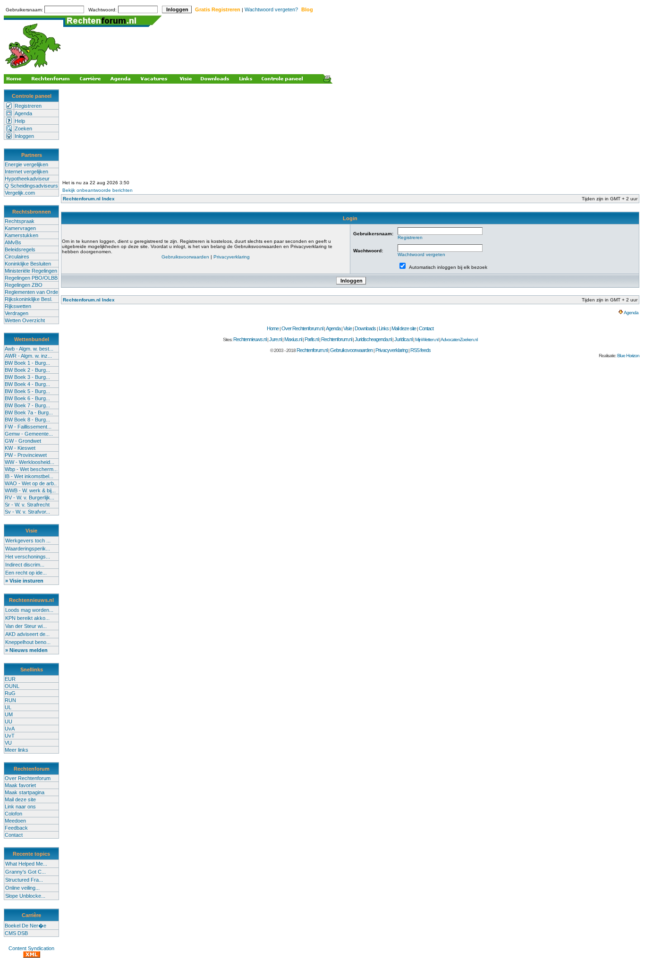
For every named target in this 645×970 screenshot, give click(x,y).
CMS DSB (16, 933)
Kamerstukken (21, 235)
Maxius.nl (293, 339)
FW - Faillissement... (28, 426)
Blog (307, 9)
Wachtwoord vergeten (421, 254)
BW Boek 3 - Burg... (27, 377)
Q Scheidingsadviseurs (31, 186)
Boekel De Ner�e (25, 925)
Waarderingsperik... (27, 548)
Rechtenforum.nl (336, 339)
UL (8, 707)
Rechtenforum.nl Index (89, 198)
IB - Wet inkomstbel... (29, 476)
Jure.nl (275, 339)
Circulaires (17, 256)
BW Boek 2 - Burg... (27, 370)
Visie (347, 328)
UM (9, 714)
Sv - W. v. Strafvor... (27, 512)
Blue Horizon (628, 355)
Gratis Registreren (217, 9)
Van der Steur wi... (26, 626)
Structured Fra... (24, 880)
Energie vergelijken (26, 164)
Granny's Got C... (25, 872)
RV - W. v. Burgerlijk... (29, 497)
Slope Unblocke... (25, 896)
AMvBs (13, 242)
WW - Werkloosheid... (29, 462)
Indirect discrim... (24, 564)
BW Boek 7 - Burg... (27, 405)
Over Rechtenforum (28, 778)
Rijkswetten (18, 306)
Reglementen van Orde (31, 292)
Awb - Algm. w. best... (29, 349)
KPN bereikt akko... (27, 618)
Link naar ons (20, 806)
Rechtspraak (19, 221)
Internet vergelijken (26, 171)
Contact (14, 835)
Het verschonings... (27, 556)
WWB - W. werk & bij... (30, 490)
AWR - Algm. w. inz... (28, 356)
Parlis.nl (311, 339)
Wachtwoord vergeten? (271, 9)
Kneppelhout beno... (28, 642)
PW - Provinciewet (26, 455)
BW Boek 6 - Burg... (27, 398)
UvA (10, 728)
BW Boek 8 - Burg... (27, 419)
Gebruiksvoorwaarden (185, 256)
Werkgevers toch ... (28, 540)
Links (384, 328)
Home (273, 328)
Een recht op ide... (26, 572)
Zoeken (23, 128)
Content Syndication (31, 948)
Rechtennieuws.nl (249, 339)
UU (8, 721)
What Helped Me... (26, 864)
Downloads (365, 328)
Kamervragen (20, 228)
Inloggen (24, 136)
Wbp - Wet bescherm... (31, 469)
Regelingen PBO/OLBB (31, 278)
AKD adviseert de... (27, 634)
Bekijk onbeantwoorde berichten (97, 190)
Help (20, 121)
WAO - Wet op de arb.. (31, 483)
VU (8, 743)
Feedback (16, 828)
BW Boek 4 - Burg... (27, 384)
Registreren (28, 106)
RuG (10, 693)
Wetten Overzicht (25, 320)
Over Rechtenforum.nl (302, 328)
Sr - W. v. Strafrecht (27, 504)
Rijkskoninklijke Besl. (28, 299)
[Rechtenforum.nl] (33, 69)
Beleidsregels (20, 249)
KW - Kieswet (20, 448)
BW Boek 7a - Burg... (29, 412)
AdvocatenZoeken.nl (459, 339)
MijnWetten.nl (426, 339)
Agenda (23, 113)
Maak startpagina (24, 792)
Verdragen (16, 313)
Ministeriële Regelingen (31, 271)
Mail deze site (20, 799)
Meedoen (15, 821)
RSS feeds (420, 350)
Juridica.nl (403, 339)
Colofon (13, 813)
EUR (10, 679)
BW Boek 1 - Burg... (27, 363)
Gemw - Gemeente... (29, 434)
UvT (10, 735)
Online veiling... (22, 888)
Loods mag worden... (29, 610)
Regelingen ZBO (23, 285)
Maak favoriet (20, 785)
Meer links (16, 750)
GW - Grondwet (23, 441)
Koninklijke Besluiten (28, 263)
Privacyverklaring (231, 256)
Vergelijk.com (20, 193)
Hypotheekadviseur (27, 178)
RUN (10, 700)
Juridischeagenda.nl (373, 339)
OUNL (12, 686)
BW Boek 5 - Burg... (27, 391)
